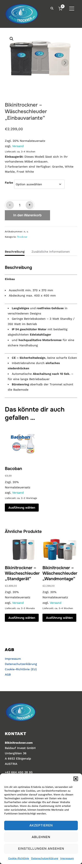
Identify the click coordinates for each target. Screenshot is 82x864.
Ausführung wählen (21, 507)
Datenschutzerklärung (44, 858)
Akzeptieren (41, 825)
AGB (8, 674)
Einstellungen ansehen (41, 848)
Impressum (67, 858)
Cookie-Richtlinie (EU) (21, 669)
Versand (18, 146)
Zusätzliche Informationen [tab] (51, 251)
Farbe (9, 182)
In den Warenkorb (27, 215)
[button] (76, 779)
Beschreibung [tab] (15, 251)
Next (65, 62)
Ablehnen (41, 837)
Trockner (22, 237)
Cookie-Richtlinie (18, 858)
